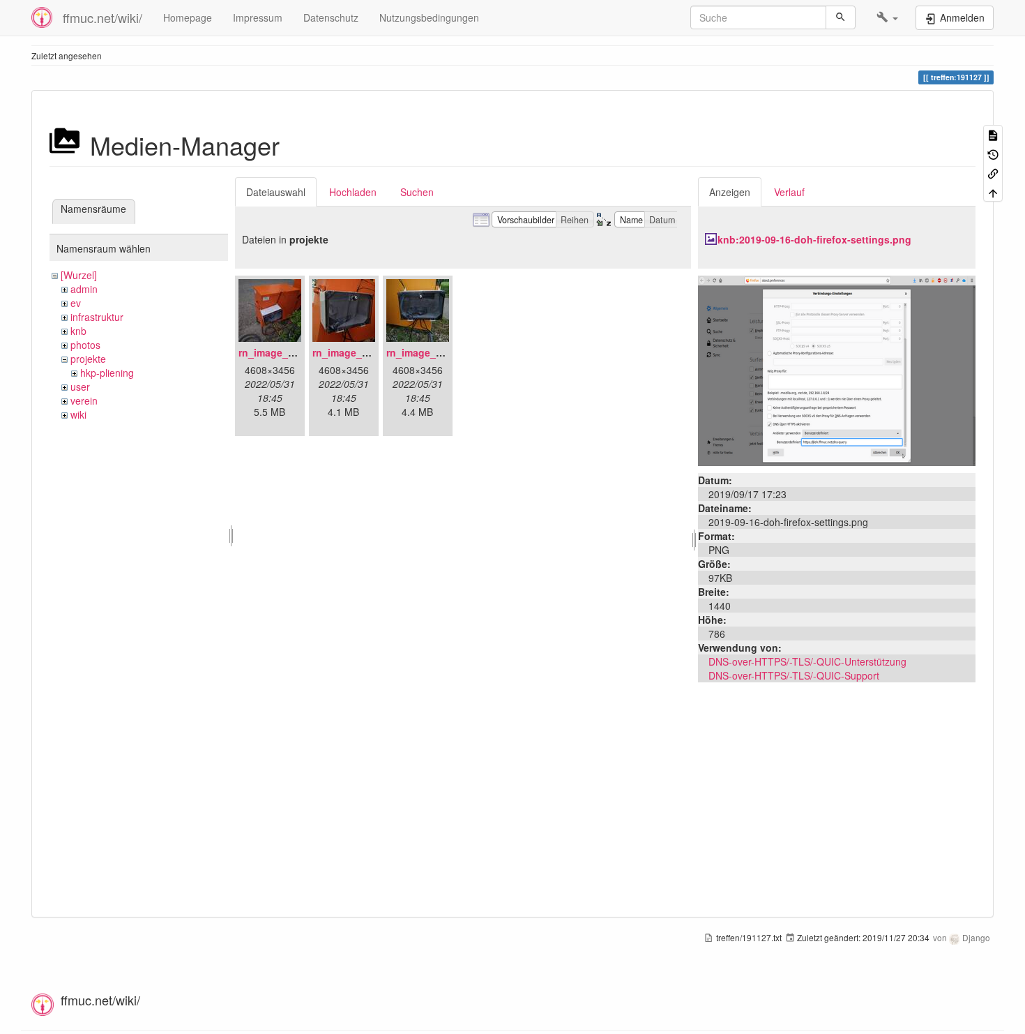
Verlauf (789, 192)
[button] (887, 17)
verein (84, 400)
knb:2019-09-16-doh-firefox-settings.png (814, 239)
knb (78, 331)
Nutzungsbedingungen (429, 17)
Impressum (257, 17)
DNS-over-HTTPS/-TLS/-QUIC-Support (793, 675)
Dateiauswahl (275, 192)
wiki (78, 414)
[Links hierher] (993, 172)
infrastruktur (96, 317)
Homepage (187, 17)
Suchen (417, 192)
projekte (88, 359)
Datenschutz (330, 17)
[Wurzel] (79, 275)
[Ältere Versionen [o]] (993, 153)
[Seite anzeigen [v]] (993, 134)
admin (84, 289)
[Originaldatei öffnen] (836, 369)
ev (75, 303)
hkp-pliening (107, 373)
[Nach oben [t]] (993, 191)
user (80, 387)
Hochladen (353, 192)
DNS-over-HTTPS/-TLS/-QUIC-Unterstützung (807, 661)
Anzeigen (729, 192)
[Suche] (841, 17)
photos (85, 345)
